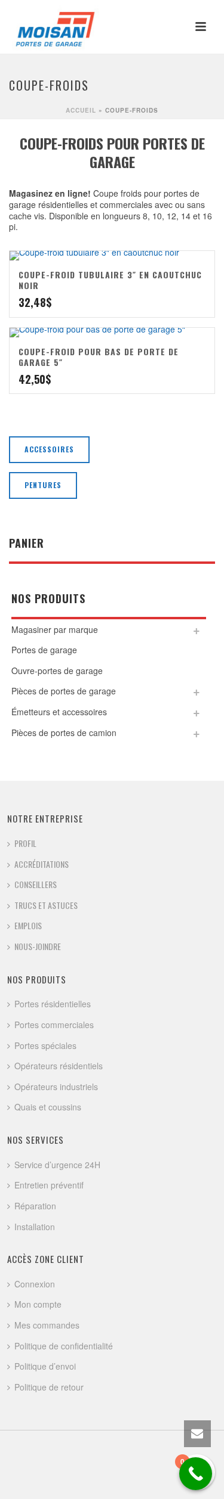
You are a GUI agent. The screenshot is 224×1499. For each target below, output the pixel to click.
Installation (34, 1227)
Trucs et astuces (46, 905)
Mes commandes (46, 1325)
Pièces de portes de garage (63, 691)
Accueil (81, 110)
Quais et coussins (47, 1107)
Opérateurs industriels (56, 1087)
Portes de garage (44, 650)
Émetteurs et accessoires (59, 712)
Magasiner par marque (54, 629)
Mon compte (38, 1304)
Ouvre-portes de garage (57, 670)
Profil (25, 843)
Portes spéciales (45, 1045)
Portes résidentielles (52, 1004)
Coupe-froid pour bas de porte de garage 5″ (99, 356)
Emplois (28, 925)
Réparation (35, 1206)
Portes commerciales (54, 1025)
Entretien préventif (49, 1185)
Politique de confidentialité (63, 1346)
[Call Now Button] (195, 1473)
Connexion (34, 1284)
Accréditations (41, 864)
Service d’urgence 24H (57, 1165)
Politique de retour (49, 1387)
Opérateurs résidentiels (58, 1066)
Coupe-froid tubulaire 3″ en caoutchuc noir (110, 279)
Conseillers (35, 884)
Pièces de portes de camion (63, 732)
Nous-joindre (37, 946)
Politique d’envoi (45, 1366)
